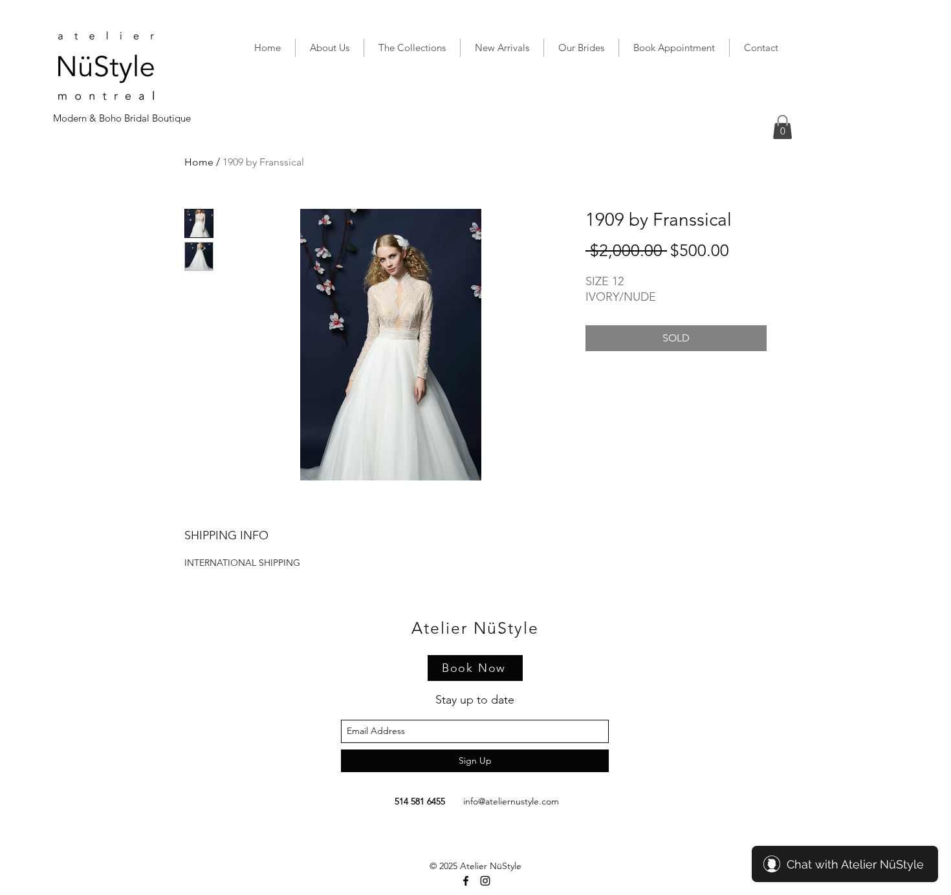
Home (198, 162)
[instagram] (485, 880)
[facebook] (465, 880)
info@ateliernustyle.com (511, 801)
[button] (782, 127)
